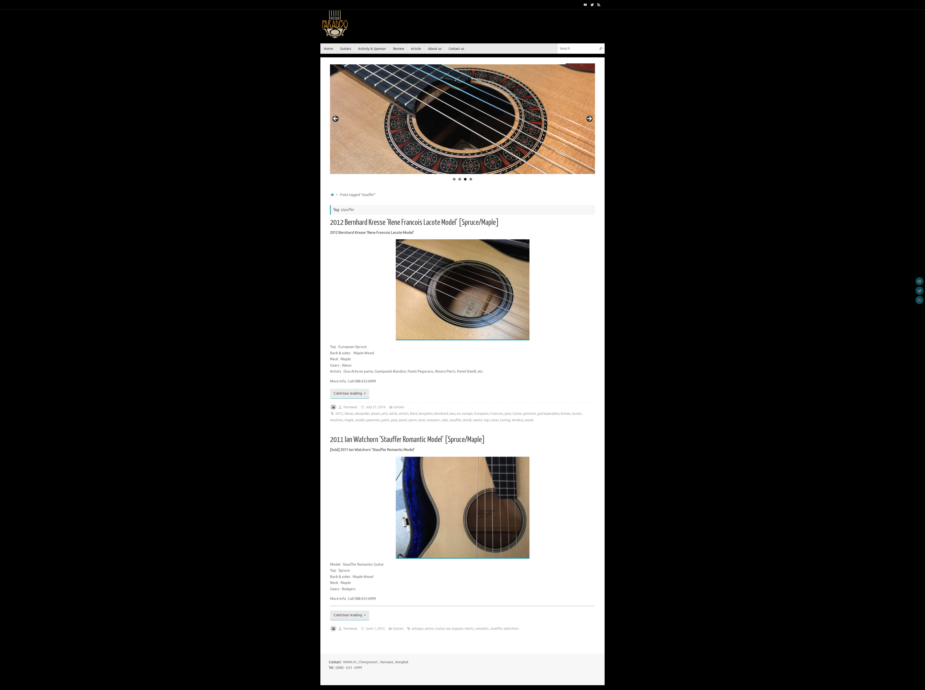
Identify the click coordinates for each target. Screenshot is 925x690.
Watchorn (511, 629)
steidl (467, 420)
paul (394, 420)
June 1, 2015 (375, 629)
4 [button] (470, 179)
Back (413, 414)
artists (404, 414)
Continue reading (348, 393)
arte (385, 414)
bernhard (441, 414)
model (360, 420)
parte (385, 420)
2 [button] (459, 179)
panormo (373, 420)
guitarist (529, 414)
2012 (339, 414)
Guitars (398, 407)
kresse (565, 414)
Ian (448, 629)
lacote (576, 414)
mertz (469, 629)
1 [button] (454, 179)
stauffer (455, 420)
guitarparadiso (548, 414)
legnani (457, 629)
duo (452, 414)
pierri (413, 420)
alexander (362, 414)
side (445, 420)
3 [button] (465, 179)
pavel (403, 420)
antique (417, 629)
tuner (494, 420)
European (481, 414)
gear (507, 414)
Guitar (517, 414)
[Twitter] (592, 4)
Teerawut (350, 407)
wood (529, 420)
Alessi (348, 414)
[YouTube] (585, 4)
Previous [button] (335, 119)
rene (421, 420)
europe (467, 414)
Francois (496, 414)
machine (336, 420)
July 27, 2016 (376, 407)
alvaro (375, 414)
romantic (433, 420)
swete (477, 420)
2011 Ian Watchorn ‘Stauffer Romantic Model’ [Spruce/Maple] (407, 439)
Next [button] (589, 119)
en (459, 414)
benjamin (426, 414)
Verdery (517, 420)
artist (393, 414)
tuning (505, 420)
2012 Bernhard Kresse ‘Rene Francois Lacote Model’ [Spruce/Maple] (414, 222)
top (486, 420)
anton (429, 629)
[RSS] (598, 4)
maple (349, 420)
